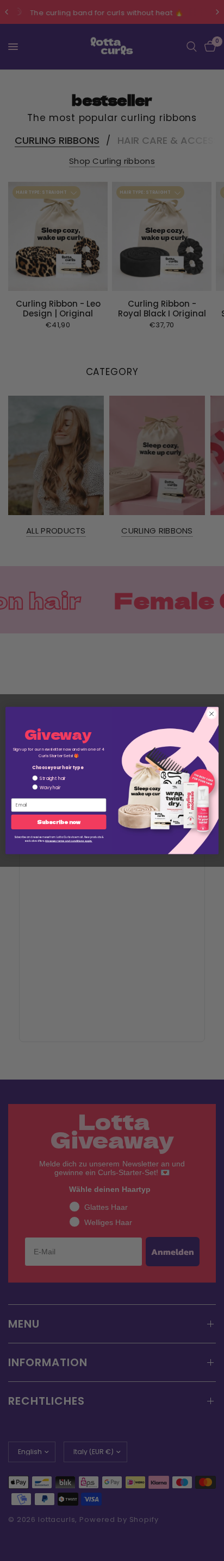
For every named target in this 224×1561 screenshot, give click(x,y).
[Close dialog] (211, 714)
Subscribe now (58, 822)
